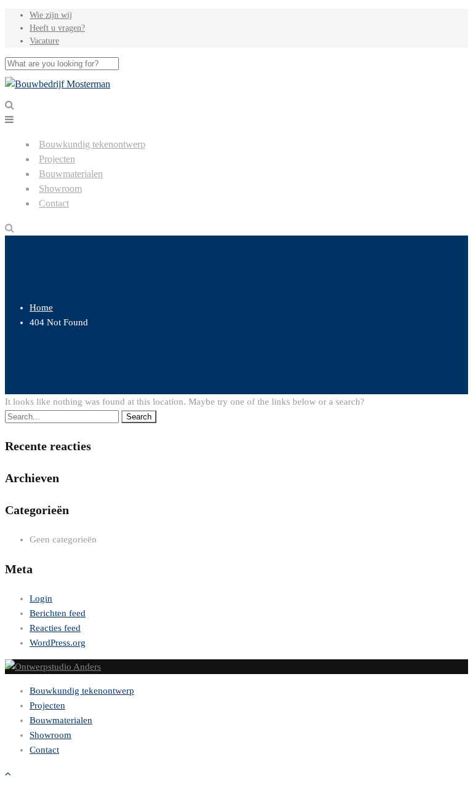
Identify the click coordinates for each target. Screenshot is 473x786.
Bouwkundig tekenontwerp (92, 144)
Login (41, 598)
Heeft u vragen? (57, 28)
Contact (54, 203)
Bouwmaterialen (71, 174)
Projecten (57, 159)
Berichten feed (58, 613)
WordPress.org (58, 643)
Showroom (60, 188)
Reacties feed (55, 628)
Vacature (44, 41)
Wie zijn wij (51, 15)
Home (41, 307)
